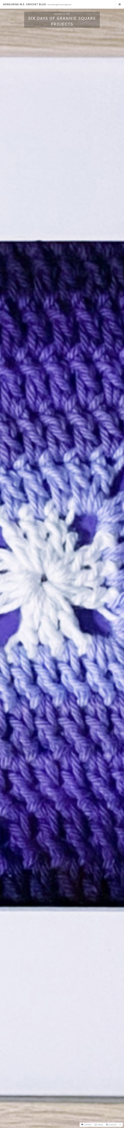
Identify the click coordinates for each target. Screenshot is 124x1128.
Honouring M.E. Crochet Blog (24, 4)
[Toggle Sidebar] (119, 4)
